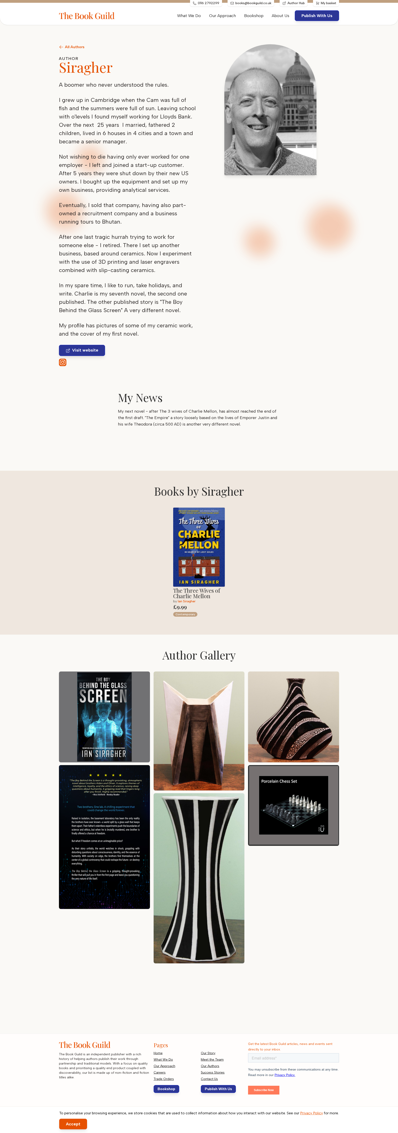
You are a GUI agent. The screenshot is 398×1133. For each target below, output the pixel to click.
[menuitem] (280, 15)
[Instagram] (62, 362)
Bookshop (253, 15)
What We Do (189, 15)
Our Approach (222, 15)
